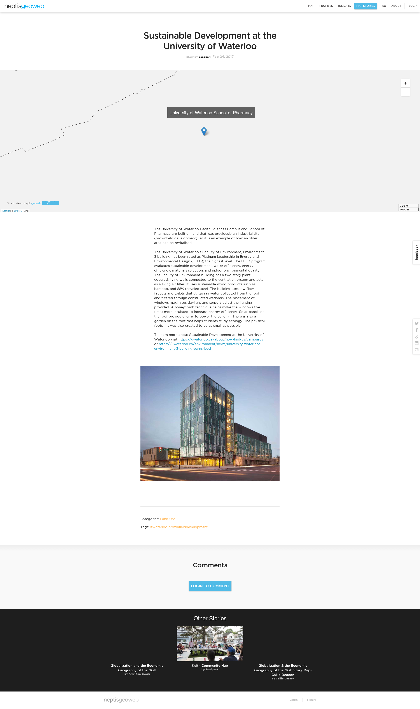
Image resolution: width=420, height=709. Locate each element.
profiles (326, 6)
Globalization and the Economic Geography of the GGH (137, 668)
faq (383, 6)
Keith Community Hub (210, 665)
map (24, 5)
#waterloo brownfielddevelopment (179, 527)
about (396, 6)
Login (413, 6)
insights (344, 6)
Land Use (167, 519)
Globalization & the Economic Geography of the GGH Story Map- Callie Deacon (283, 670)
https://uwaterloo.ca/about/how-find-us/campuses (220, 339)
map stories (365, 6)
